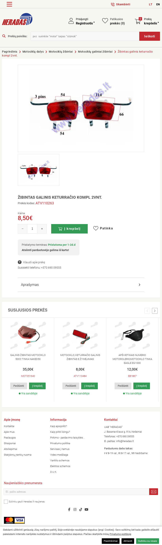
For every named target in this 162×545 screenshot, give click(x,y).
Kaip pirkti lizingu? (60, 431)
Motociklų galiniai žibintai (95, 51)
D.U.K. (53, 471)
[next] (155, 311)
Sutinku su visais (147, 540)
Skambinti (123, 4)
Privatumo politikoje (120, 534)
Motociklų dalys (33, 51)
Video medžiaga (59, 454)
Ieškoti (149, 36)
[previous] (147, 311)
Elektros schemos (60, 466)
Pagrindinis (9, 51)
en (158, 4)
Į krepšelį (72, 229)
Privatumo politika (60, 443)
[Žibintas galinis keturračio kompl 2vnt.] (81, 108)
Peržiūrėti (18, 385)
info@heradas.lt (125, 441)
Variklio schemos (60, 460)
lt (150, 4)
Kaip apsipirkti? (58, 426)
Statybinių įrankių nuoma (17, 454)
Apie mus (9, 431)
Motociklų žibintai (61, 51)
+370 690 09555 (51, 267)
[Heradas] (17, 19)
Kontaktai (9, 426)
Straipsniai (10, 443)
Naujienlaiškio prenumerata (23, 483)
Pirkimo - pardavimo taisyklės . (67, 437)
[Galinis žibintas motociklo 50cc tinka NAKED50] (28, 336)
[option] (28, 359)
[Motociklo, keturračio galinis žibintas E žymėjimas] (80, 336)
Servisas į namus (60, 449)
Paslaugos (10, 437)
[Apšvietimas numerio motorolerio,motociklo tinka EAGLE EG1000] (132, 336)
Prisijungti (82, 19)
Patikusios (117, 21)
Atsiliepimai (10, 449)
